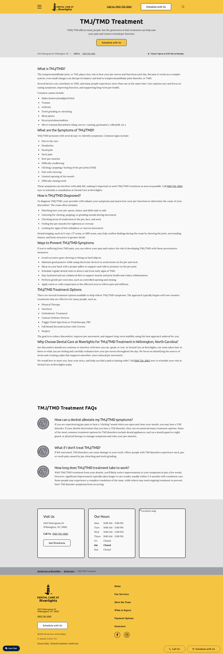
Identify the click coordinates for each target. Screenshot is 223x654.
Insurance (120, 626)
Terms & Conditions (58, 643)
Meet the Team (122, 602)
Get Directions (57, 542)
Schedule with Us (156, 6)
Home (117, 586)
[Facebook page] (117, 635)
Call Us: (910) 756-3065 (119, 6)
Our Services (121, 594)
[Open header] (40, 6)
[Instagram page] (127, 635)
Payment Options (124, 618)
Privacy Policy (43, 643)
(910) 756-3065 (89, 53)
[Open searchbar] (183, 6)
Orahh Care (73, 643)
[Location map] (162, 533)
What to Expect (122, 610)
